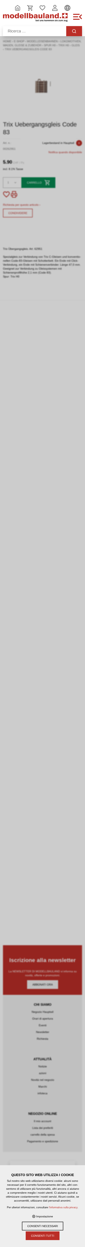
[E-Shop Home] (35, 19)
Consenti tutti (42, 1235)
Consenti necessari (42, 1226)
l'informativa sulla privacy (63, 1207)
